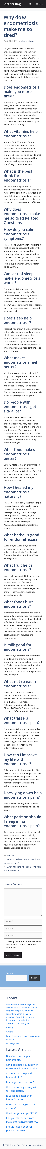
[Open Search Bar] (30, 4)
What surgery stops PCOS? (21, 1113)
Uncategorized (13, 1043)
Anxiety (9, 1027)
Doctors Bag (11, 4)
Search (9, 973)
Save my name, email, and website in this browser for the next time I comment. (24, 944)
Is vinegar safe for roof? (20, 1082)
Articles (10, 855)
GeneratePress (36, 1145)
